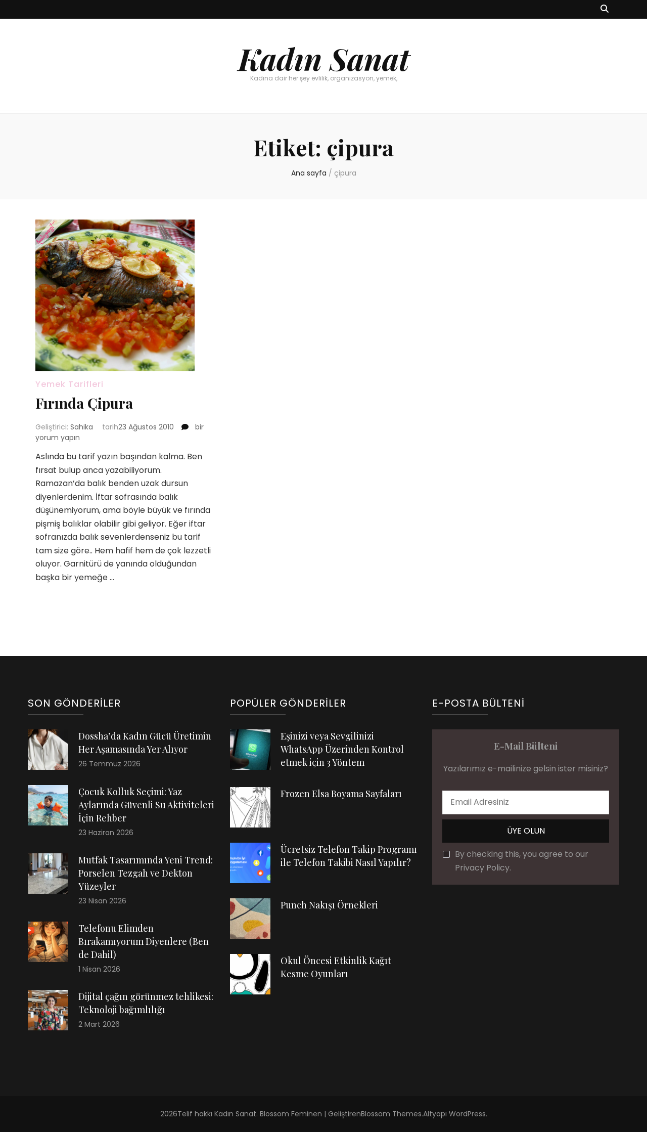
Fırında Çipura (84, 403)
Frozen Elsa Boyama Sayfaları (341, 794)
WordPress (467, 1114)
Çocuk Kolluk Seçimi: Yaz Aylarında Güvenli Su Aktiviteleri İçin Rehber (146, 805)
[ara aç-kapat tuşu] (604, 9)
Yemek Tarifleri (69, 384)
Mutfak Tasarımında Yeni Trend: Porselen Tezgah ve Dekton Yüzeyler (145, 873)
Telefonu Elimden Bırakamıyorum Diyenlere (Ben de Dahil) (143, 941)
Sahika (81, 427)
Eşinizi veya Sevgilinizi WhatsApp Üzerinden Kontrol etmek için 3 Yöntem (342, 749)
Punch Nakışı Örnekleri (329, 905)
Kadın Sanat (323, 58)
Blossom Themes (391, 1114)
